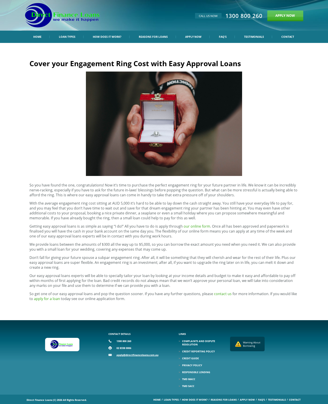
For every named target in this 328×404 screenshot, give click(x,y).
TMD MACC (188, 379)
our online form (197, 226)
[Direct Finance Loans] (62, 26)
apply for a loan (47, 298)
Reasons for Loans (153, 37)
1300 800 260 (243, 15)
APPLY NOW (285, 15)
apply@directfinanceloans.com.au (137, 355)
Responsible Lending (196, 372)
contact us (223, 293)
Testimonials (254, 37)
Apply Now (193, 37)
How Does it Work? (107, 37)
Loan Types (67, 37)
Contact (287, 37)
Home (37, 37)
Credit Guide (190, 358)
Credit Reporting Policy (198, 351)
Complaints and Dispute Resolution (198, 342)
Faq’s (223, 37)
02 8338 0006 (123, 348)
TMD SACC (188, 386)
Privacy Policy (192, 365)
